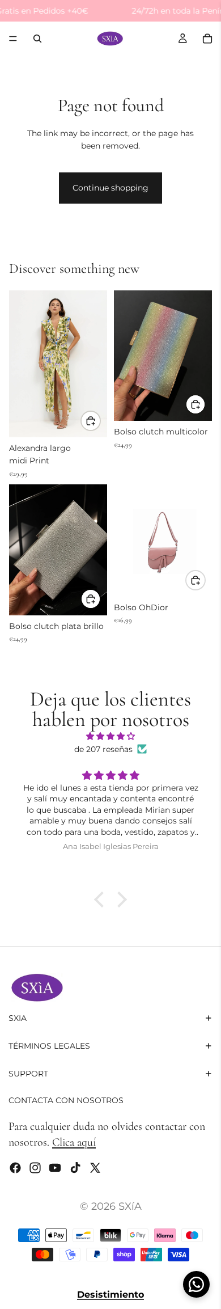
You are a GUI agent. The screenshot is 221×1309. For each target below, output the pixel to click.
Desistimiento (110, 1294)
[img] (110, 736)
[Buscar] (37, 38)
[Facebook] (15, 1168)
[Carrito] (207, 38)
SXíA (130, 1206)
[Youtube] (55, 1168)
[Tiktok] (75, 1168)
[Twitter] (95, 1168)
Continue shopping (110, 188)
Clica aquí (74, 1142)
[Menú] (13, 39)
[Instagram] (35, 1168)
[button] (102, 899)
